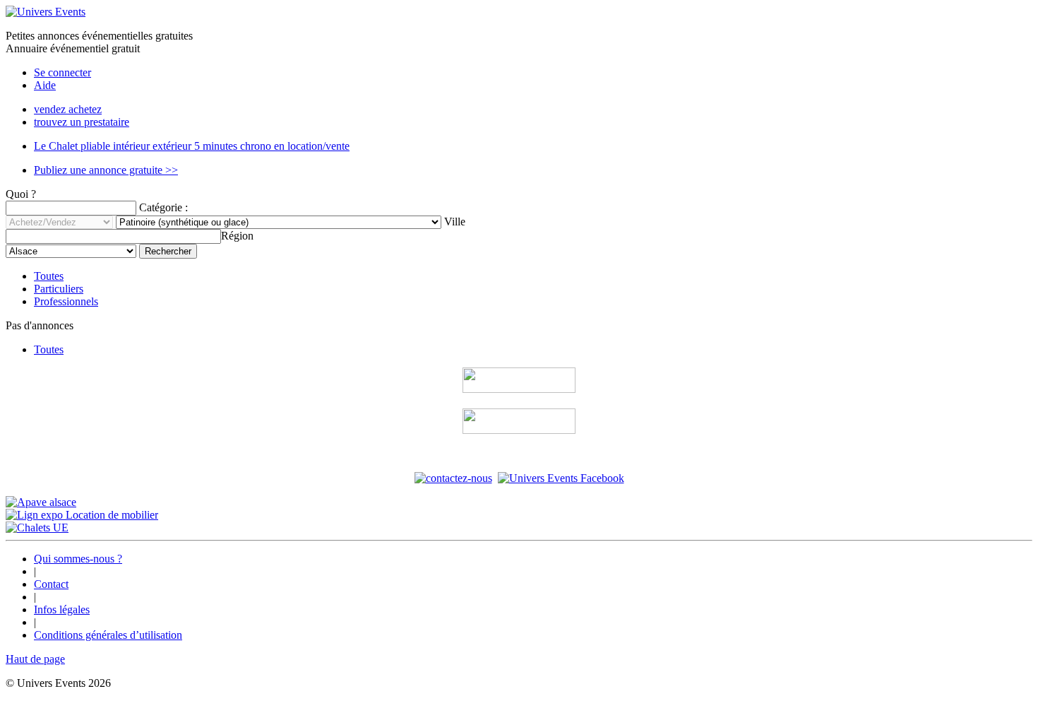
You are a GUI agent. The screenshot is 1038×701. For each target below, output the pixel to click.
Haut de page (35, 659)
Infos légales (62, 609)
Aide (45, 85)
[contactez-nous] (453, 478)
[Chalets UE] (37, 528)
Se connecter (62, 72)
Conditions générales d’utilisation (108, 635)
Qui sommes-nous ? (78, 559)
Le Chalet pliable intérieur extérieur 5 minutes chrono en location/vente (192, 146)
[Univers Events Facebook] (561, 478)
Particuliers (58, 289)
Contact (51, 584)
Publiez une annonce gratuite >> (106, 170)
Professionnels (66, 301)
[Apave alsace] (41, 502)
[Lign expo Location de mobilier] (82, 515)
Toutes (49, 276)
